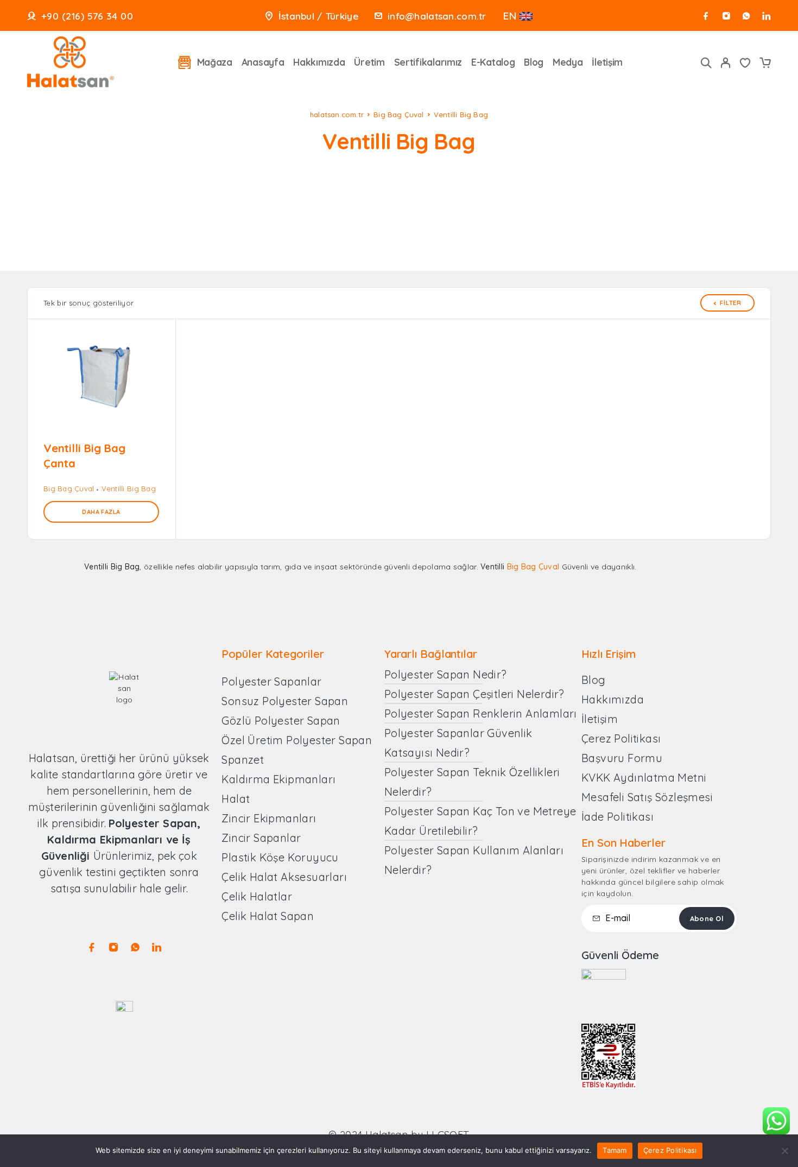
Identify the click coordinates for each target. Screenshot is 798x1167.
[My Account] (726, 63)
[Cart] (765, 64)
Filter (731, 303)
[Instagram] (726, 16)
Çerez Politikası (670, 1150)
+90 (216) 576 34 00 (87, 16)
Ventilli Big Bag (129, 488)
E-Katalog (493, 62)
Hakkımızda (319, 62)
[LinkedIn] (766, 16)
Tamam (614, 1150)
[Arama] (706, 63)
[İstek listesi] (745, 64)
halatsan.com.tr (337, 114)
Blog (533, 62)
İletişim (607, 62)
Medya (568, 62)
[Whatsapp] (746, 16)
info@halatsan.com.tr (437, 16)
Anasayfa (263, 62)
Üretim (369, 62)
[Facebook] (706, 16)
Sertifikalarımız (428, 62)
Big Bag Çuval (398, 114)
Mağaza (214, 62)
